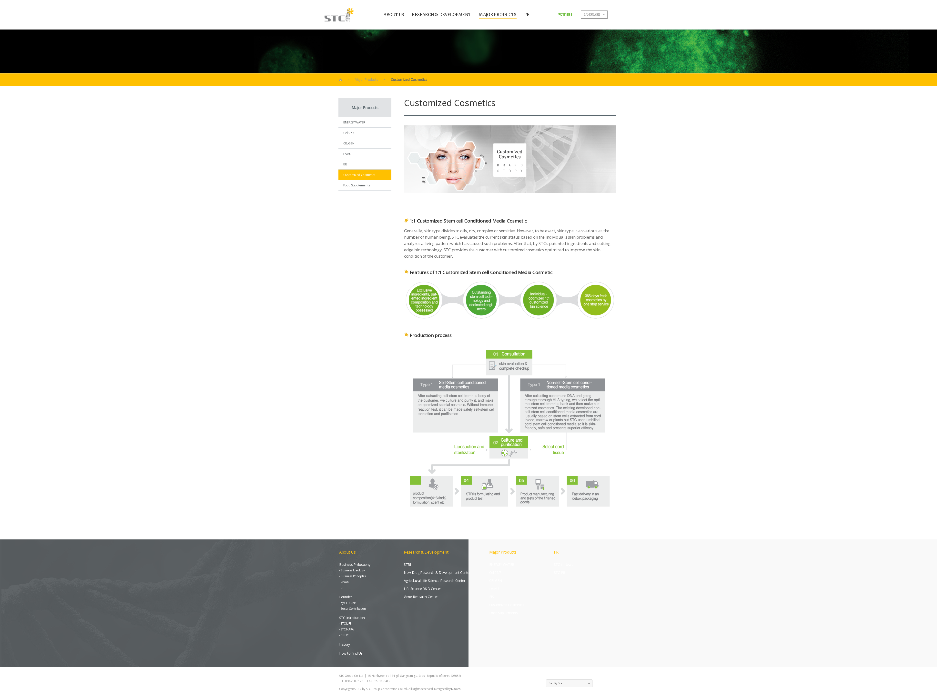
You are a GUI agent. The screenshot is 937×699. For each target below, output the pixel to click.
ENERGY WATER (354, 122)
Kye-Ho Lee (348, 603)
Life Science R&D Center (422, 588)
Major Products (366, 79)
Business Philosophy (354, 564)
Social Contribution (353, 609)
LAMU (347, 154)
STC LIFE (346, 623)
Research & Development (426, 552)
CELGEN (348, 143)
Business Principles (353, 576)
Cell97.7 (348, 133)
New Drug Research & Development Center (437, 572)
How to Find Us (351, 653)
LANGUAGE (592, 14)
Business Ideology (353, 570)
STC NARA (347, 629)
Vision (344, 582)
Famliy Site (555, 683)
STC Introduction (352, 617)
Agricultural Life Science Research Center (434, 580)
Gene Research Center (421, 596)
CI (342, 588)
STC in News (563, 564)
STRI (407, 564)
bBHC (344, 635)
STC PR (559, 572)
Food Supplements (356, 185)
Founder (345, 597)
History (344, 644)
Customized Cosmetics (359, 174)
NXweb (456, 689)
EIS (345, 164)
